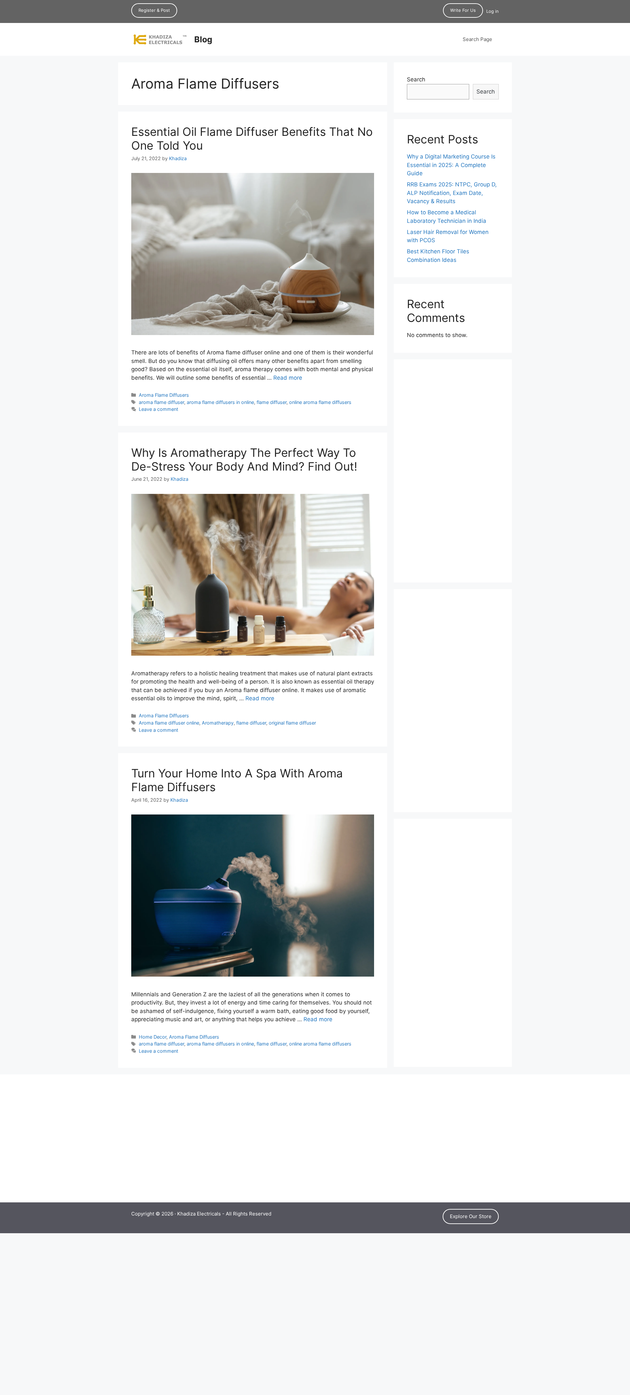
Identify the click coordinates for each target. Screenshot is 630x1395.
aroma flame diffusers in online (220, 402)
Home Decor (152, 1037)
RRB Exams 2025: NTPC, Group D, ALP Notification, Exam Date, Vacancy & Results (452, 192)
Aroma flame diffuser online (169, 723)
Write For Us (463, 10)
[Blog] (160, 39)
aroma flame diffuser (161, 402)
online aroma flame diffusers (320, 402)
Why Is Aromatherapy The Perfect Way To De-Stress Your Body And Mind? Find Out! (244, 459)
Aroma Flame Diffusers (164, 395)
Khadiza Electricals (199, 1214)
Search (416, 79)
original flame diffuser (292, 723)
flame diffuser (271, 402)
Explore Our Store (471, 1216)
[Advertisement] (453, 470)
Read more (287, 377)
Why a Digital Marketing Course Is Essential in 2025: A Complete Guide (451, 165)
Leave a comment (158, 409)
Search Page (477, 39)
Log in (492, 11)
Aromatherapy (218, 723)
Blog (203, 39)
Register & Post (154, 10)
